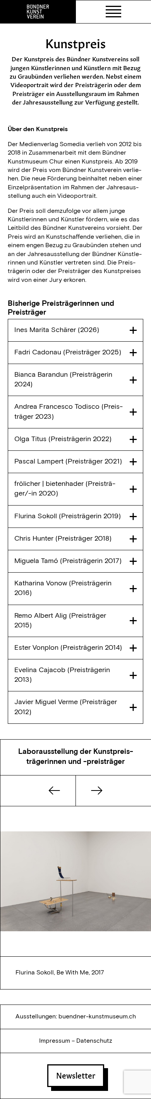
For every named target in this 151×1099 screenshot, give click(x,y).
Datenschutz (94, 1041)
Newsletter (75, 1074)
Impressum (54, 1041)
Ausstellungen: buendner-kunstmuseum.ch (75, 1016)
